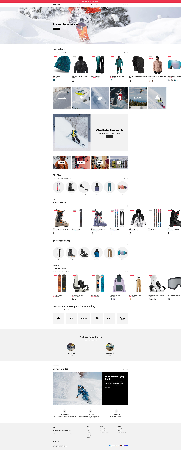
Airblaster (111, 75)
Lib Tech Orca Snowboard (95, 76)
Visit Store (71, 355)
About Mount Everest (103, 428)
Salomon (54, 228)
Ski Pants (109, 194)
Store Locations (102, 430)
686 (148, 75)
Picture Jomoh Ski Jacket (133, 229)
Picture (130, 228)
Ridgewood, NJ (120, 430)
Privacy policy (55, 446)
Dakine (53, 75)
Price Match (89, 435)
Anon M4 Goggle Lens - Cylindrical (174, 295)
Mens (89, 4)
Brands (101, 4)
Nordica (111, 228)
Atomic (149, 228)
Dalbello (92, 228)
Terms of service (60, 446)
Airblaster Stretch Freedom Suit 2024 (117, 76)
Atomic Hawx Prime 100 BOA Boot (174, 229)
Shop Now (56, 28)
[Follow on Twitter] (55, 441)
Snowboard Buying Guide (114, 378)
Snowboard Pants (109, 259)
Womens (92, 4)
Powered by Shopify (62, 445)
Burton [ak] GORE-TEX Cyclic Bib (135, 295)
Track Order (89, 428)
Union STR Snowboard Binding (77, 295)
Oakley (168, 75)
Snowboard (84, 4)
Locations (119, 426)
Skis (58, 194)
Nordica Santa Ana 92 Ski (114, 229)
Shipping (88, 432)
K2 (72, 228)
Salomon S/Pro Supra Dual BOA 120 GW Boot (61, 229)
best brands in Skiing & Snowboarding (69, 309)
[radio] (54, 80)
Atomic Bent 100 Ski (152, 229)
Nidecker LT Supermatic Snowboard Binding (156, 295)
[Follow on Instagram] (58, 441)
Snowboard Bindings (84, 259)
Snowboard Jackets (97, 259)
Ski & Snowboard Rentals (104, 432)
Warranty (88, 437)
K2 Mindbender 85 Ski (76, 229)
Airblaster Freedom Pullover (115, 295)
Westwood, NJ (120, 428)
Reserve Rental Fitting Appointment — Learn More (90, 1)
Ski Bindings (84, 194)
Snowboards (59, 259)
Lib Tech (92, 75)
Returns (88, 430)
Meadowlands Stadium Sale (122, 432)
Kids (97, 4)
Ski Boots (71, 194)
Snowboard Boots (71, 259)
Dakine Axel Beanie (56, 76)
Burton (72, 75)
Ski (79, 4)
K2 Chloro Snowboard (95, 295)
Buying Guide (89, 434)
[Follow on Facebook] (53, 441)
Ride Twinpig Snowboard (57, 295)
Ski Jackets (97, 194)
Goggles (122, 194)
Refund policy (65, 446)
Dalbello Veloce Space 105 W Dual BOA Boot (99, 229)
